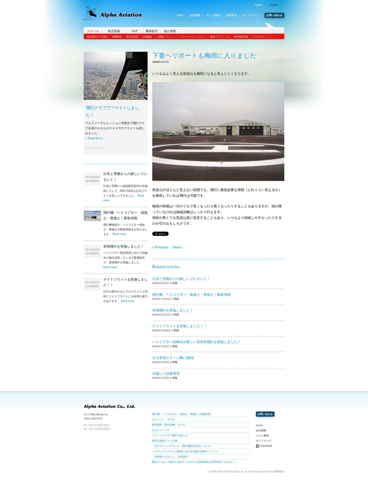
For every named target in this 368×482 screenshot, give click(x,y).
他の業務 (170, 31)
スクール (93, 31)
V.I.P (134, 31)
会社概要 (194, 15)
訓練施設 (147, 36)
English (258, 4)
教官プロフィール (219, 36)
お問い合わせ (274, 15)
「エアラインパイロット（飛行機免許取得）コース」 (182, 446)
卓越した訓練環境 (166, 373)
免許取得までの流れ (97, 36)
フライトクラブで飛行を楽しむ (170, 435)
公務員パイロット (166, 36)
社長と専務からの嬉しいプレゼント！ (181, 279)
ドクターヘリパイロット (193, 36)
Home (180, 15)
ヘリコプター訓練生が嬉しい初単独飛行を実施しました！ (196, 342)
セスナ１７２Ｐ (161, 430)
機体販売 (152, 31)
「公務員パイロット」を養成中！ (171, 456)
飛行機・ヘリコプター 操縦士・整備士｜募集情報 (191, 294)
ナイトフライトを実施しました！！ (179, 326)
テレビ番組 (213, 15)
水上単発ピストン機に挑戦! (173, 358)
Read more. (119, 234)
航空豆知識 (132, 36)
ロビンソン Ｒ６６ (163, 419)
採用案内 (231, 15)
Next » (178, 247)
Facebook (266, 445)
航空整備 (114, 31)
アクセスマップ (261, 36)
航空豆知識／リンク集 (164, 440)
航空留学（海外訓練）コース (168, 424)
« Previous (160, 247)
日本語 (273, 4)
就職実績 (117, 36)
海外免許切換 (241, 36)
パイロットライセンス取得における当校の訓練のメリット (185, 451)
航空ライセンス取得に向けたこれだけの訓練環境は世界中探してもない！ (194, 461)
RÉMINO (279, 471)
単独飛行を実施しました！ (123, 246)
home (259, 425)
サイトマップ (250, 15)
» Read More (94, 138)
